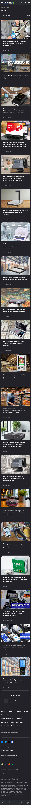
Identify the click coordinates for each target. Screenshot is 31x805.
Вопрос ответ (15, 726)
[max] (12, 742)
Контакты (19, 718)
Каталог (4, 711)
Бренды (18, 711)
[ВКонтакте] (2, 742)
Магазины (4, 722)
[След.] (25, 701)
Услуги (26, 711)
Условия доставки (7, 718)
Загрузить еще (15, 695)
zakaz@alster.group (6, 753)
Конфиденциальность (7, 769)
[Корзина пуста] (29, 2)
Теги (28, 15)
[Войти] (25, 2)
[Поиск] (22, 2)
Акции (11, 711)
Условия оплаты (12, 715)
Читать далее (4, 795)
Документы (5, 726)
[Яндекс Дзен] (9, 742)
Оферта (17, 769)
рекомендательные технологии (9, 779)
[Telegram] (6, 742)
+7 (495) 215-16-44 (6, 750)
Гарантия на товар (16, 722)
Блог (2, 715)
